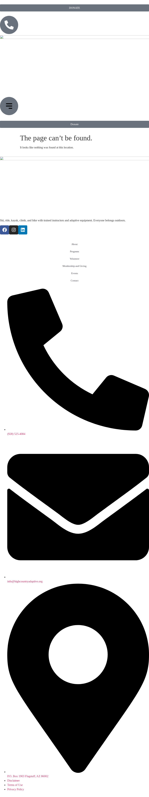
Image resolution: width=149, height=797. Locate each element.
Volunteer (74, 258)
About (74, 244)
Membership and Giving (74, 266)
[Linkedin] (22, 229)
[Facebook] (4, 229)
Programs (74, 251)
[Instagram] (13, 229)
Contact (74, 280)
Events (74, 273)
